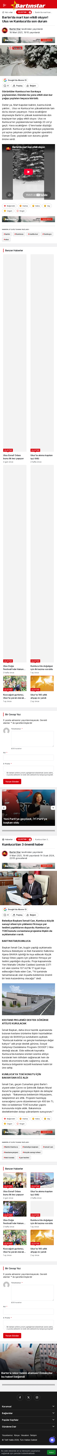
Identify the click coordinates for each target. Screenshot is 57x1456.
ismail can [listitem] (48, 1147)
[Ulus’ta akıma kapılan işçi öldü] (42, 358)
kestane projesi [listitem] (11, 1152)
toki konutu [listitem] (9, 1158)
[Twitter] (28, 1397)
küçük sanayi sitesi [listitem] (31, 1152)
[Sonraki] (53, 808)
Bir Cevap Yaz (13, 714)
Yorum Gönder (12, 781)
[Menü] (4, 5)
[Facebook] (20, 1397)
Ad (5, 753)
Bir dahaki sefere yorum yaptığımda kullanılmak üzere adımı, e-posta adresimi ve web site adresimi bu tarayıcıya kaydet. (30, 774)
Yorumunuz (17, 729)
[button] (8, 13)
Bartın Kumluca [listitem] (11, 1147)
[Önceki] (4, 808)
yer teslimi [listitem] (24, 1158)
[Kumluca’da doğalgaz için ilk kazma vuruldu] (42, 569)
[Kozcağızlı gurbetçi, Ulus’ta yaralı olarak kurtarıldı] (15, 689)
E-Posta (7, 764)
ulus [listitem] (6, 239)
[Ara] (3, 13)
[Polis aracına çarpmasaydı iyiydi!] (28, 808)
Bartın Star (15, 29)
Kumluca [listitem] (19, 234)
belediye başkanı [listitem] (30, 1147)
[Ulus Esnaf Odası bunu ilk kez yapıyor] (15, 358)
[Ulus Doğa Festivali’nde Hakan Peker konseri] (15, 569)
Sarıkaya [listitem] (47, 234)
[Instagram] (37, 1397)
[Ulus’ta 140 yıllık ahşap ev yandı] (42, 689)
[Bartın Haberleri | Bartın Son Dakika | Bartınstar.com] (28, 5)
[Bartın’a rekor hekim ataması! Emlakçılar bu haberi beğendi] (28, 1362)
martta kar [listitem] (33, 234)
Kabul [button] (51, 1452)
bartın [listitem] (7, 234)
